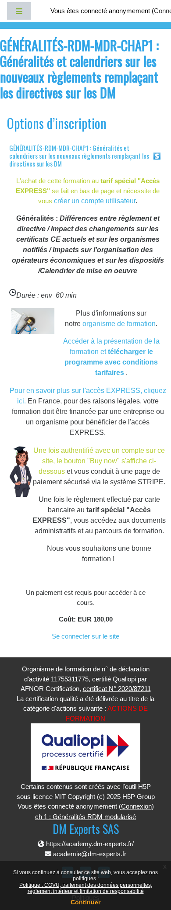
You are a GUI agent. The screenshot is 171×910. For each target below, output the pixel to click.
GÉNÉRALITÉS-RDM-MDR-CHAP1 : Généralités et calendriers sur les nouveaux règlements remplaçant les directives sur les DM (79, 155)
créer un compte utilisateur (94, 201)
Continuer (85, 902)
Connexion (136, 806)
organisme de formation (119, 323)
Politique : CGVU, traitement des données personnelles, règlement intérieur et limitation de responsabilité (85, 888)
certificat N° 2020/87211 (117, 688)
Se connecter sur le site (85, 636)
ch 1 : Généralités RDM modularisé (85, 816)
